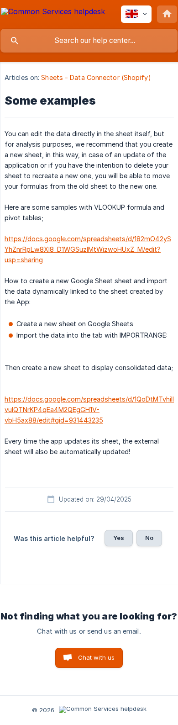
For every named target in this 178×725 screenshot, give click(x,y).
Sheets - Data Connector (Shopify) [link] (96, 77)
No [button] (149, 537)
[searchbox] (89, 41)
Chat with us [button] (96, 657)
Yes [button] (118, 537)
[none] (53, 13)
